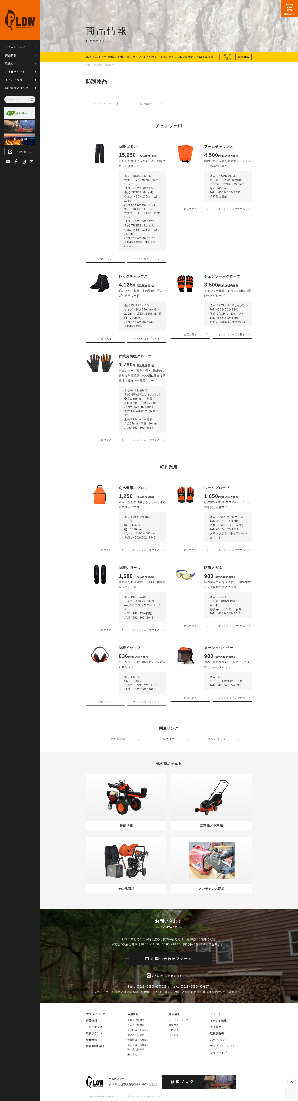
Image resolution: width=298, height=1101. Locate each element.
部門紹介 (173, 1030)
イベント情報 (13, 79)
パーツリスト (218, 1039)
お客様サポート (15, 71)
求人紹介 (173, 1035)
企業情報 (91, 1039)
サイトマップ (218, 1052)
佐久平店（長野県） (138, 1044)
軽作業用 (146, 104)
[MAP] (152, 1084)
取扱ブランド (94, 1033)
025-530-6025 (152, 986)
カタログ (215, 1026)
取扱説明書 (217, 1033)
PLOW (20, 20)
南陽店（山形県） (137, 1035)
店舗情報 (132, 1014)
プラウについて (15, 47)
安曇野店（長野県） (138, 1039)
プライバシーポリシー (224, 1046)
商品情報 (11, 55)
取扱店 (9, 63)
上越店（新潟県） (137, 1020)
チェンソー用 (102, 104)
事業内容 (173, 1025)
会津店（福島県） (137, 1049)
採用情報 (174, 1014)
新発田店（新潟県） (138, 1030)
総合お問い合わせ (16, 88)
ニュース (215, 1014)
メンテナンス (94, 1026)
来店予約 (132, 1054)
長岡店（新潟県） (137, 1025)
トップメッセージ (178, 1020)
